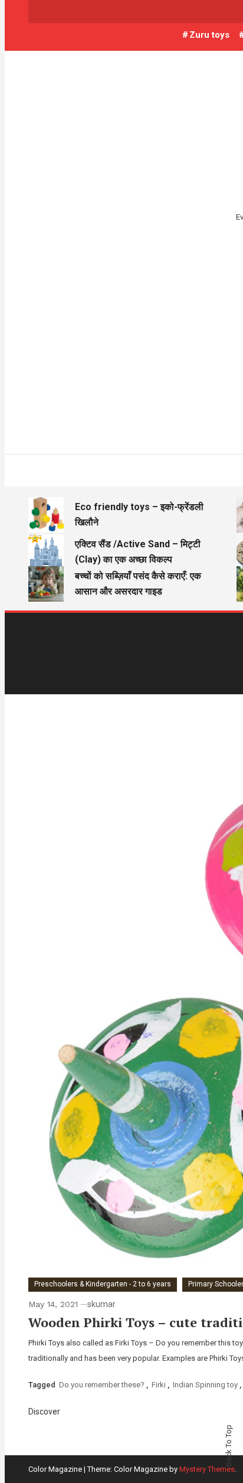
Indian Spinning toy (205, 1384)
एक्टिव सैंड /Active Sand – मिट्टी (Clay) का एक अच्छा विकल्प (138, 551)
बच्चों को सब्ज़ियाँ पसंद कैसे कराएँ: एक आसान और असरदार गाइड (138, 583)
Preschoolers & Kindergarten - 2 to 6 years (102, 1284)
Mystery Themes (207, 1469)
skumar (101, 1304)
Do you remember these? (102, 1384)
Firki (159, 1384)
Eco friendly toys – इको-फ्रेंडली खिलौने (139, 514)
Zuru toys (209, 35)
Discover (45, 1411)
